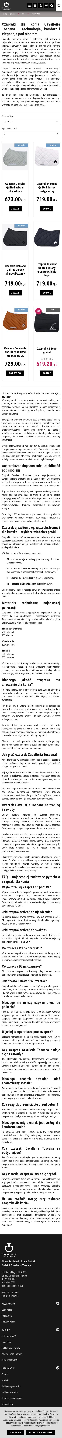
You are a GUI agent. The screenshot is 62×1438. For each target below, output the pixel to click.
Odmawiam (15, 1432)
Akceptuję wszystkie (40, 1432)
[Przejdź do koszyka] (59, 5)
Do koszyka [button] (15, 373)
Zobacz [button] (15, 208)
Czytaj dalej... (40, 105)
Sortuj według (7, 116)
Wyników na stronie (9, 128)
